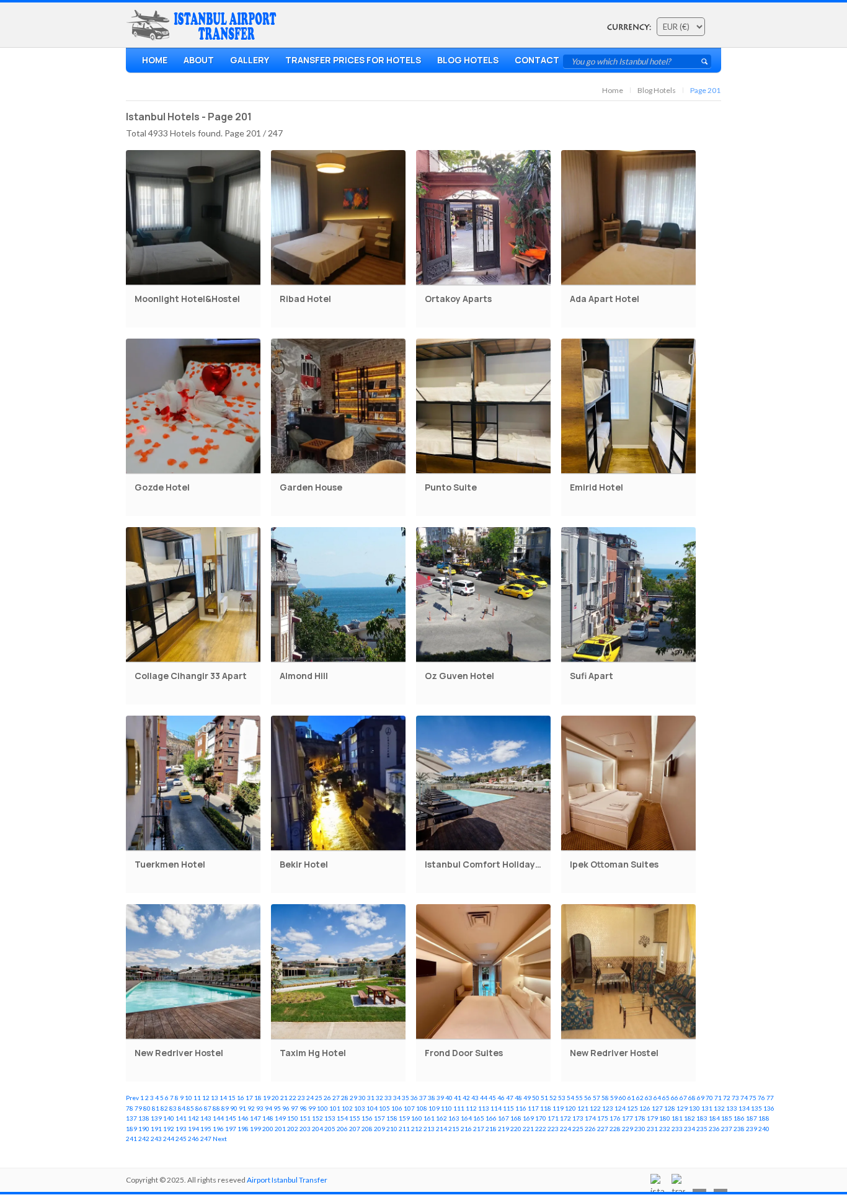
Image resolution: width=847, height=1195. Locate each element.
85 (190, 1108)
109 (434, 1108)
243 (156, 1138)
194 (193, 1128)
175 (602, 1118)
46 (501, 1097)
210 (391, 1128)
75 (752, 1097)
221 (528, 1128)
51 (544, 1097)
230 (639, 1128)
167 (503, 1118)
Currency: (629, 27)
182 (689, 1118)
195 (205, 1128)
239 (751, 1128)
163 (453, 1118)
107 (409, 1108)
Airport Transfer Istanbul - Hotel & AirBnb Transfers (204, 25)
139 (156, 1118)
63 (648, 1097)
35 (405, 1097)
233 (677, 1128)
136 (768, 1108)
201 (280, 1128)
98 (303, 1108)
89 (225, 1108)
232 (664, 1128)
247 (205, 1138)
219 (503, 1128)
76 (761, 1097)
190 (143, 1128)
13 (214, 1097)
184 (714, 1118)
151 (305, 1118)
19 (266, 1097)
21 (284, 1097)
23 (301, 1097)
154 (342, 1118)
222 (540, 1128)
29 (353, 1097)
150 (292, 1118)
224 (565, 1128)
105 (384, 1108)
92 (251, 1108)
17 (249, 1097)
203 (305, 1128)
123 (607, 1108)
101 (334, 1108)
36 (414, 1097)
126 (644, 1108)
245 (181, 1138)
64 (657, 1097)
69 (700, 1097)
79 (138, 1108)
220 (515, 1128)
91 (242, 1108)
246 (193, 1138)
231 (652, 1128)
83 (173, 1108)
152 (317, 1118)
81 (155, 1108)
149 (280, 1118)
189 (131, 1128)
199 (255, 1128)
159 (404, 1118)
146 (243, 1118)
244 (168, 1138)
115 (508, 1108)
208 (367, 1128)
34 (397, 1097)
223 (553, 1128)
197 (230, 1128)
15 (232, 1097)
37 (423, 1097)
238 (739, 1128)
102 (347, 1108)
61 (631, 1097)
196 (218, 1128)
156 (367, 1118)
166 (491, 1118)
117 (533, 1108)
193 (181, 1128)
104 (372, 1108)
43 (475, 1097)
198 (243, 1128)
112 (471, 1108)
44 (483, 1097)
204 (317, 1128)
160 (416, 1118)
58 (605, 1097)
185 (726, 1118)
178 (639, 1118)
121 (582, 1108)
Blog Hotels (468, 60)
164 (466, 1118)
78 (129, 1108)
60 (622, 1097)
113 (483, 1108)
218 (491, 1128)
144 (218, 1118)
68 (692, 1097)
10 (188, 1097)
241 (131, 1138)
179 (652, 1118)
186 (739, 1118)
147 (255, 1118)
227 (602, 1128)
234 (689, 1128)
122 (595, 1108)
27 (336, 1097)
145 (230, 1118)
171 (553, 1118)
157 (379, 1118)
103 (359, 1108)
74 (744, 1097)
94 (268, 1108)
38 (431, 1097)
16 (240, 1097)
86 (199, 1108)
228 (615, 1128)
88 (216, 1108)
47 (509, 1097)
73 (735, 1097)
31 (371, 1097)
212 (416, 1128)
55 (579, 1097)
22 (292, 1097)
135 (756, 1108)
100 (322, 1108)
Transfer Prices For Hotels (353, 60)
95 (277, 1108)
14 (223, 1097)
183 (701, 1118)
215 (453, 1128)
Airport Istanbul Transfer (287, 1179)
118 (545, 1108)
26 (327, 1097)
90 (233, 1108)
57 (596, 1097)
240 (763, 1128)
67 (683, 1097)
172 (565, 1118)
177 (627, 1118)
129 (682, 1108)
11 (197, 1097)
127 (657, 1108)
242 (143, 1138)
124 (620, 1108)
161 (429, 1118)
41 (457, 1097)
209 (379, 1128)
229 (627, 1128)
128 (669, 1108)
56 (588, 1097)
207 (354, 1128)
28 (344, 1097)
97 (294, 1108)
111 (458, 1108)
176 (615, 1118)
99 (312, 1108)
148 (267, 1118)
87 (207, 1108)
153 (329, 1118)
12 (206, 1097)
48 (518, 1097)
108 (421, 1108)
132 (719, 1108)
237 (726, 1128)
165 (478, 1118)
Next (220, 1138)
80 (147, 1108)
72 (726, 1097)
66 (674, 1097)
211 (404, 1128)
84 (181, 1108)
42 (466, 1097)
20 (275, 1097)
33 (388, 1097)
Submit (704, 61)
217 (478, 1128)
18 (258, 1097)
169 (528, 1118)
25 (318, 1097)
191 (156, 1128)
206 (342, 1128)
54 (570, 1097)
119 (558, 1108)
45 (492, 1097)
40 (449, 1097)
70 (709, 1097)
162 (441, 1118)
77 (770, 1097)
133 (731, 1108)
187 (751, 1118)
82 (164, 1108)
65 (666, 1097)
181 (677, 1118)
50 (535, 1097)
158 (391, 1118)
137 (131, 1118)
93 (260, 1108)
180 (664, 1118)
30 (362, 1097)
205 (329, 1128)
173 (577, 1118)
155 (354, 1118)
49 (527, 1097)
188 (763, 1118)
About (199, 60)
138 (143, 1118)
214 (441, 1128)
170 (540, 1118)
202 (292, 1128)
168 (515, 1118)
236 (714, 1128)
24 (310, 1097)
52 (553, 1097)
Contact (537, 60)
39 (440, 1097)
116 (520, 1108)
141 (181, 1118)
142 (193, 1118)
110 (446, 1108)
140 (168, 1118)
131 (706, 1108)
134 (744, 1108)
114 (496, 1108)
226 (590, 1128)
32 (379, 1097)
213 (429, 1128)
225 (577, 1128)
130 (694, 1108)
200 (267, 1128)
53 (561, 1097)
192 (168, 1128)
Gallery (249, 60)
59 (614, 1097)
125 (632, 1108)
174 (590, 1118)
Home (154, 60)
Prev (132, 1097)
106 (396, 1108)
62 (640, 1097)
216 (466, 1128)
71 (718, 1097)
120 (570, 1108)
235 (701, 1128)
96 (286, 1108)
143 (205, 1118)
